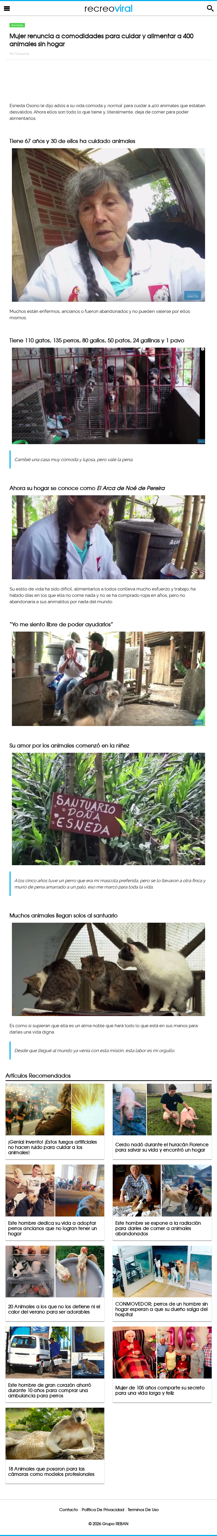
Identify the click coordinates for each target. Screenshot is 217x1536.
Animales (17, 25)
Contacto (68, 1509)
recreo (108, 8)
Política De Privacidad (103, 1509)
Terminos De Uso (143, 1509)
